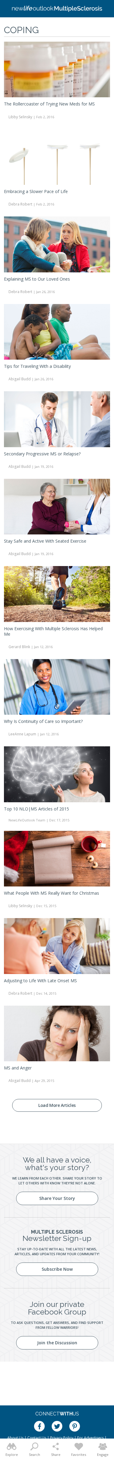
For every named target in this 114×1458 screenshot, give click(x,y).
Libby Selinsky (20, 116)
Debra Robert (20, 204)
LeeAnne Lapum (22, 734)
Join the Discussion (57, 1343)
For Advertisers (90, 1437)
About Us (15, 1437)
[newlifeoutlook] (57, 9)
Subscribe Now (57, 1269)
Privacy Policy (61, 1437)
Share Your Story (57, 1198)
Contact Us (36, 1437)
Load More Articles (57, 1105)
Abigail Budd (20, 379)
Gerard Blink (19, 646)
